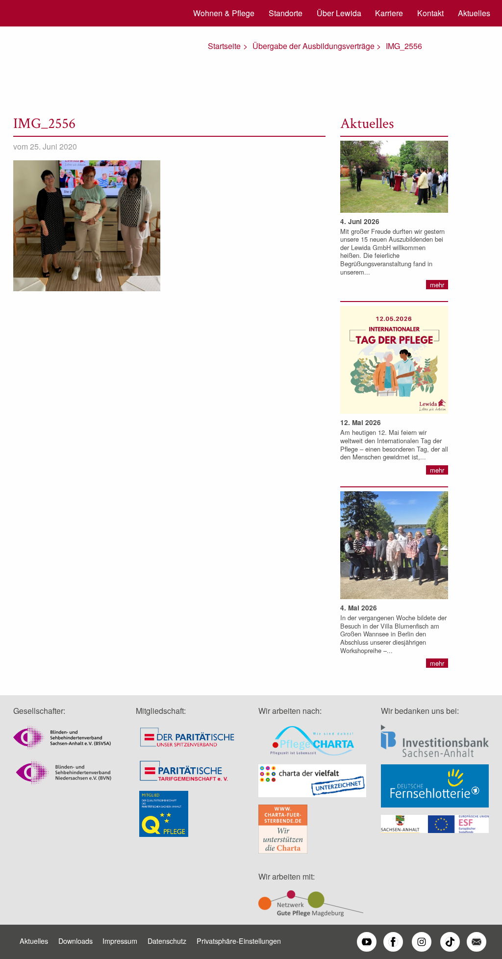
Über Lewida (339, 13)
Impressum (119, 940)
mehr (437, 284)
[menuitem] (220, 13)
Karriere (389, 13)
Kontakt (430, 13)
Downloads (75, 940)
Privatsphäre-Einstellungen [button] (239, 940)
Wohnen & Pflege (223, 13)
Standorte (285, 13)
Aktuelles (474, 13)
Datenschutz (167, 940)
